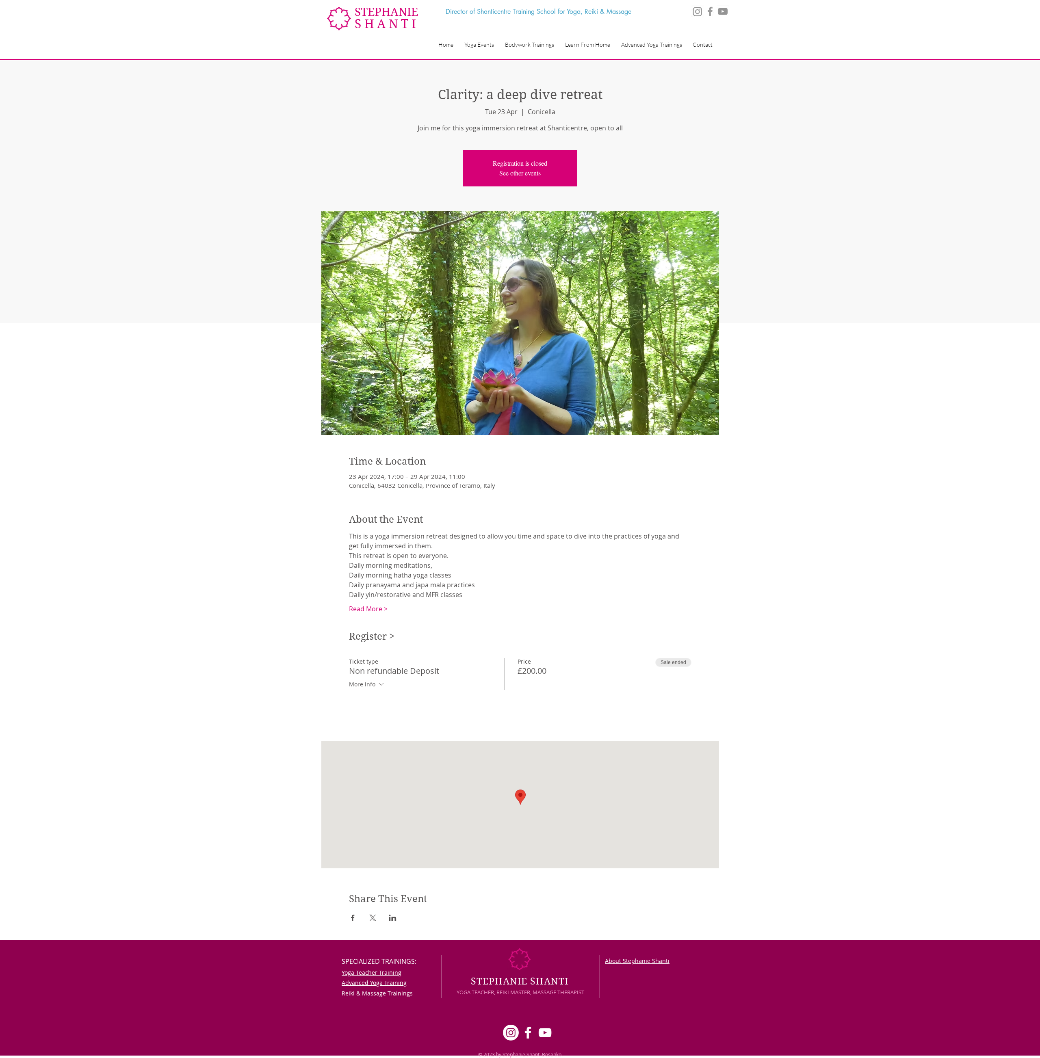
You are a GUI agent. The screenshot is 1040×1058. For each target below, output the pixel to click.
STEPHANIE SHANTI (519, 981)
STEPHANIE (386, 12)
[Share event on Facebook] (353, 918)
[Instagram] (697, 11)
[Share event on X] (373, 918)
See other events (520, 173)
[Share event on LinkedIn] (392, 918)
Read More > (368, 608)
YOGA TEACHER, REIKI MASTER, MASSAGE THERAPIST (520, 992)
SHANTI (387, 24)
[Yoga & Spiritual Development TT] (710, 11)
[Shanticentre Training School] (723, 11)
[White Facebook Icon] (528, 1033)
